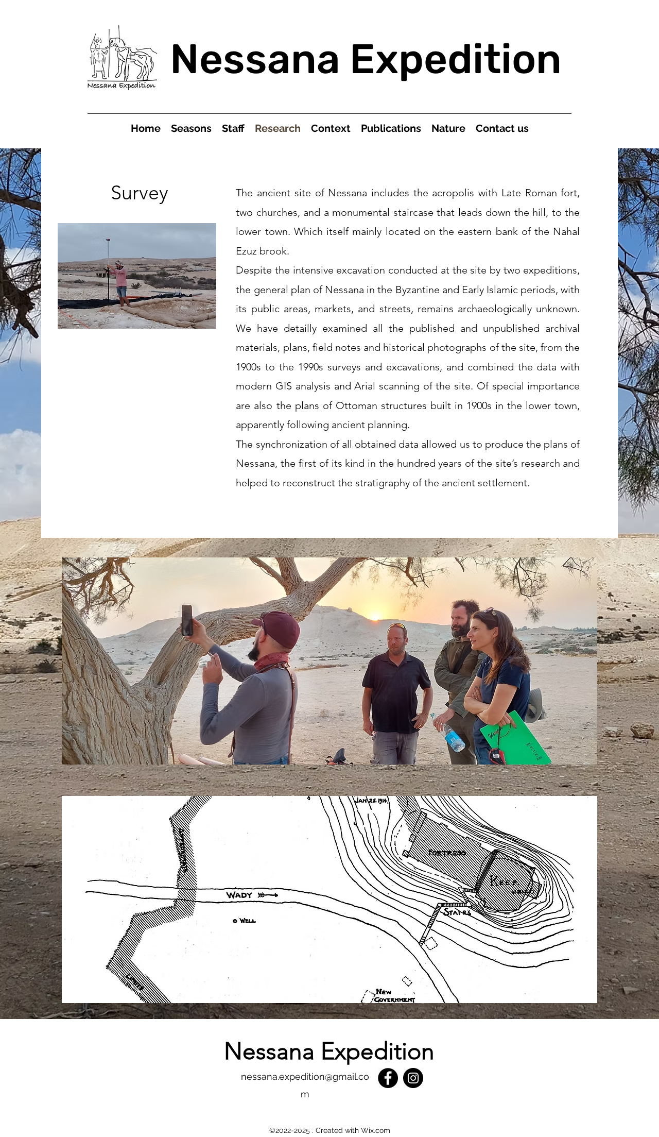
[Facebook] (388, 1078)
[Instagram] (413, 1078)
